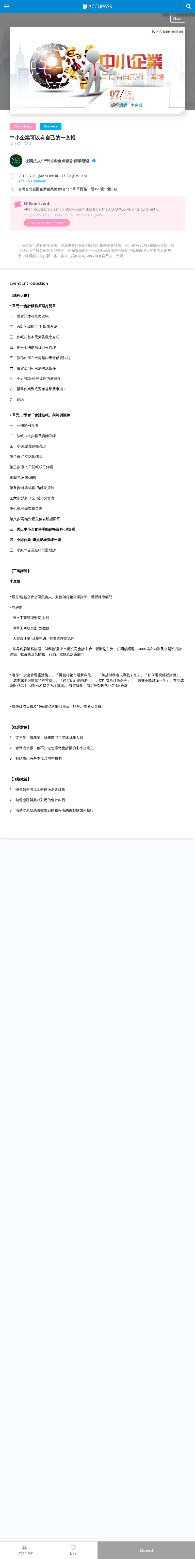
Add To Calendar (31, 181)
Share (178, 18)
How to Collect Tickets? (47, 222)
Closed (146, 1550)
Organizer (24, 1553)
